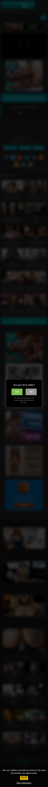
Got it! (24, 778)
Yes (17, 392)
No (31, 392)
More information (24, 783)
